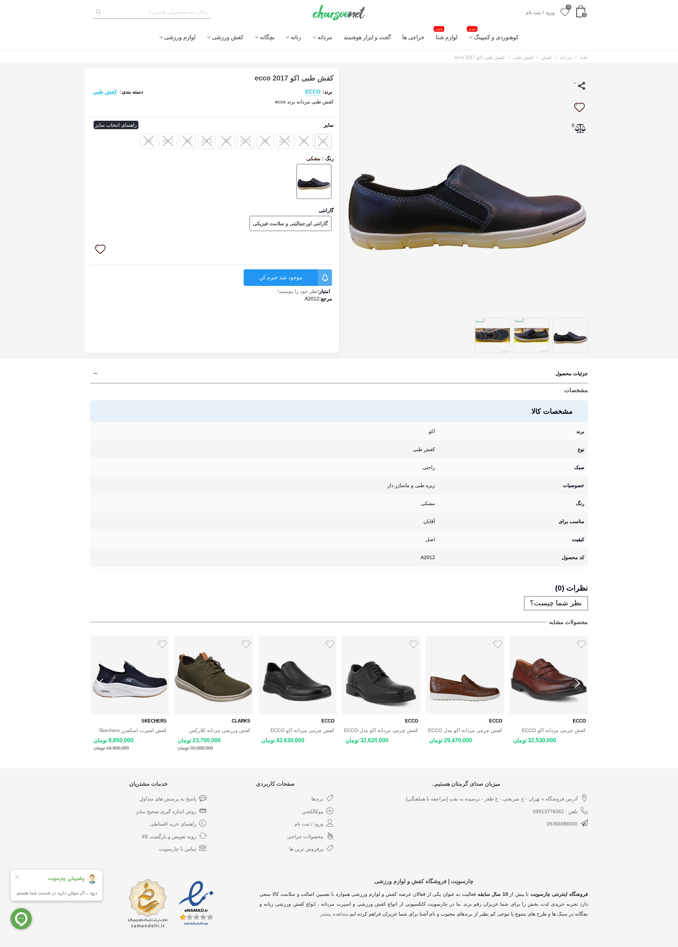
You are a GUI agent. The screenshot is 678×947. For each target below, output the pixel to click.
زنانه (296, 37)
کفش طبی (105, 92)
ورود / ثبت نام (309, 824)
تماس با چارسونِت (177, 849)
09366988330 (562, 824)
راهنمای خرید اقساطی (173, 824)
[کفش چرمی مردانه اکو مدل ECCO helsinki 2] (381, 675)
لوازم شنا (446, 33)
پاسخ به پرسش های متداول (167, 799)
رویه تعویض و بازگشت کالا (169, 836)
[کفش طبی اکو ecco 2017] (466, 189)
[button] (577, 683)
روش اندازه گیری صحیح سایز (166, 811)
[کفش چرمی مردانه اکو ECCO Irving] (297, 675)
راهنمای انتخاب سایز (116, 125)
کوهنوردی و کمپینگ (493, 33)
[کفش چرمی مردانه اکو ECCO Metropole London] (549, 675)
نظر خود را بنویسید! (297, 291)
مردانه (324, 37)
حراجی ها (413, 37)
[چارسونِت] (339, 12)
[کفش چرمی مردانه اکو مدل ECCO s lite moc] (465, 675)
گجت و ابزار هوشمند (367, 37)
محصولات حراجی (305, 836)
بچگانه (267, 37)
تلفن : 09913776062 (555, 811)
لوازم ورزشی (180, 37)
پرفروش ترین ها (306, 849)
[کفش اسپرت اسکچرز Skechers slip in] (129, 675)
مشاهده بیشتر (334, 914)
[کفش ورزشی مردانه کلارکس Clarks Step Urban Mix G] (213, 675)
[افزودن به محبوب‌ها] (579, 107)
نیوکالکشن (312, 811)
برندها (317, 799)
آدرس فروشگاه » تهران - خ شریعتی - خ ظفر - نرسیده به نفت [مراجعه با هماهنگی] (492, 799)
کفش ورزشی (228, 37)
